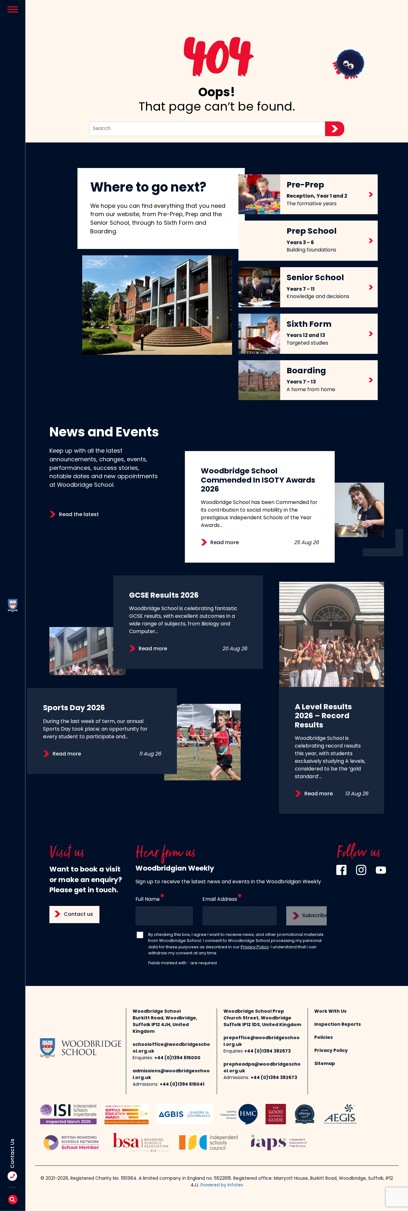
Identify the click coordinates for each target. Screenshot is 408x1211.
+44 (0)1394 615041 (182, 1084)
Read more (224, 542)
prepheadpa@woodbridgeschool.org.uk (262, 1068)
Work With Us (330, 1011)
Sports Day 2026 (74, 708)
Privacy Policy (255, 947)
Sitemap (324, 1063)
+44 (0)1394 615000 (177, 1058)
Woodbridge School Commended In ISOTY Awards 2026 (258, 480)
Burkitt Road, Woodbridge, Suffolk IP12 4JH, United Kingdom (165, 1025)
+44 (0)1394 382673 (267, 1051)
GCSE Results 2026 (164, 596)
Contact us (78, 914)
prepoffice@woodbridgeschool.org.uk (261, 1041)
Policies (323, 1037)
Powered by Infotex (221, 1185)
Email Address (219, 899)
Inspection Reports (337, 1024)
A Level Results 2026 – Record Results (323, 716)
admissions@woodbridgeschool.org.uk (171, 1074)
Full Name (147, 899)
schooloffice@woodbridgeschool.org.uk (171, 1048)
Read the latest (79, 514)
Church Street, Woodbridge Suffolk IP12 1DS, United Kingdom (262, 1021)
